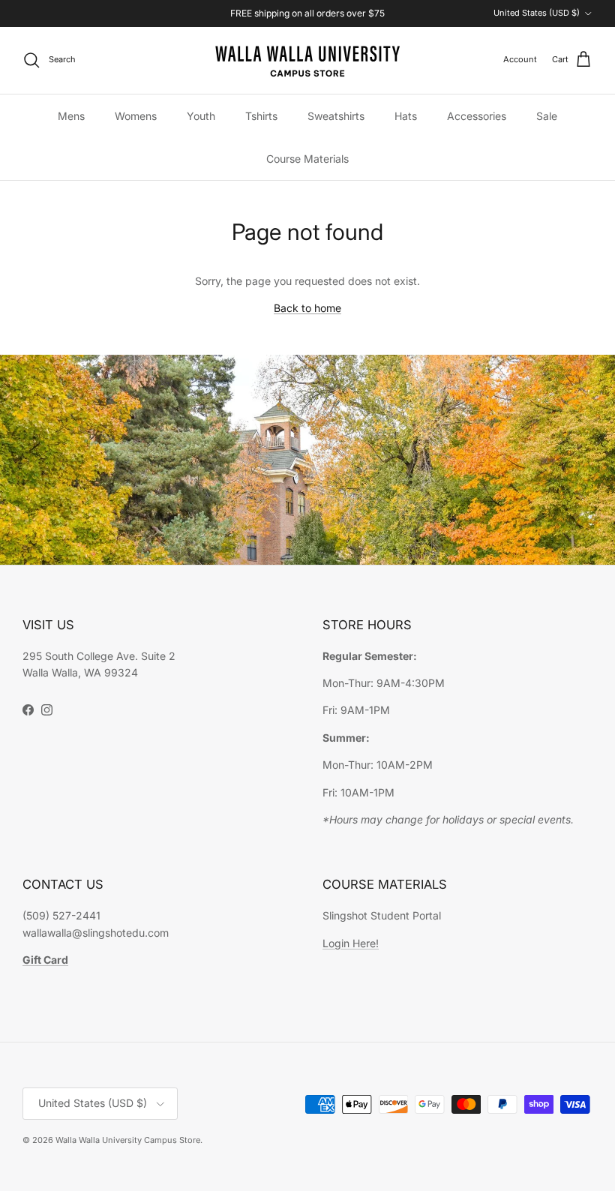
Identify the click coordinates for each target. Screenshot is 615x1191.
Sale (546, 116)
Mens (71, 116)
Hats (405, 116)
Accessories (476, 116)
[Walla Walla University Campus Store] (307, 60)
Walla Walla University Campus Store (128, 1140)
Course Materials (307, 158)
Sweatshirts (336, 116)
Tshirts (261, 116)
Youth (201, 116)
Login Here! (350, 943)
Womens (136, 116)
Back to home (307, 308)
